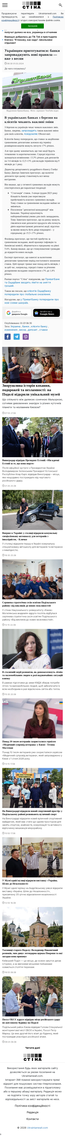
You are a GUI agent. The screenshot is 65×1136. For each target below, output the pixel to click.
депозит (32, 329)
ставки (43, 329)
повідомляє (31, 133)
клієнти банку (39, 326)
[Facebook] (8, 337)
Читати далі (32, 1047)
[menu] (5, 5)
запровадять (29, 130)
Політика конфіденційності (32, 1105)
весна (22, 329)
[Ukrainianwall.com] (31, 5)
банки (25, 326)
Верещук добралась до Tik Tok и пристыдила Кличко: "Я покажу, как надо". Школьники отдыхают (31, 39)
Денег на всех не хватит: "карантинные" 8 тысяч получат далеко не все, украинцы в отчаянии (32, 31)
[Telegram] (17, 337)
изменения (11, 329)
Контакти (32, 1119)
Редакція (32, 1112)
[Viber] (26, 337)
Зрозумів (32, 26)
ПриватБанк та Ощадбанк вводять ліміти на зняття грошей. (32, 282)
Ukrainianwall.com (37, 1127)
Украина (15, 326)
